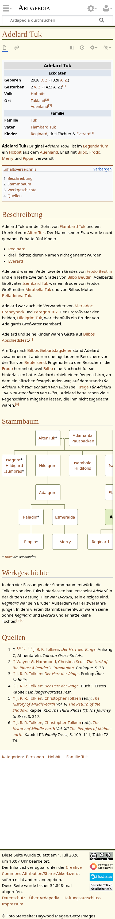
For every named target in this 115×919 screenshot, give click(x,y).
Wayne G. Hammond (36, 661)
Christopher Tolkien (62, 698)
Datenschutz (13, 897)
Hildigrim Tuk (29, 317)
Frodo (94, 152)
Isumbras (13, 471)
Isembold (82, 462)
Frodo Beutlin (99, 271)
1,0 (19, 648)
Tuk (34, 120)
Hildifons (82, 468)
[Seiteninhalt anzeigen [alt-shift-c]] (5, 48)
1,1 (24, 648)
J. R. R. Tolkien (46, 649)
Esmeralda (65, 517)
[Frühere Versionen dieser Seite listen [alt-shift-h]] (82, 48)
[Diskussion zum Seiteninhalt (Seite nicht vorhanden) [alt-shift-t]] (17, 48)
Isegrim (13, 459)
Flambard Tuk (43, 127)
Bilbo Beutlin (79, 277)
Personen (35, 756)
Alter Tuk (47, 438)
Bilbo (82, 152)
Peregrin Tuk (45, 311)
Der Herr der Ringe (78, 649)
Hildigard (14, 465)
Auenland (39, 106)
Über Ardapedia (44, 897)
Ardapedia (34, 7)
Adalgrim (47, 492)
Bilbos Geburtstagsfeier (49, 350)
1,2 (30, 648)
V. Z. (37, 86)
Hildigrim (47, 465)
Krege (83, 387)
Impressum (12, 903)
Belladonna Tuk (16, 295)
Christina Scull (71, 661)
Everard (83, 133)
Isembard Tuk (35, 283)
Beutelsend (35, 362)
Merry (7, 158)
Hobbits (38, 93)
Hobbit (15, 152)
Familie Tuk (77, 756)
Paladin (30, 517)
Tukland (38, 100)
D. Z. (44, 80)
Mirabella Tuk (38, 289)
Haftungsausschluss (82, 897)
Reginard (39, 133)
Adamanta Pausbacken (82, 438)
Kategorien (12, 756)
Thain (9, 557)
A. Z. (64, 80)
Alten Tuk (36, 232)
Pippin (28, 158)
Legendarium (95, 146)
